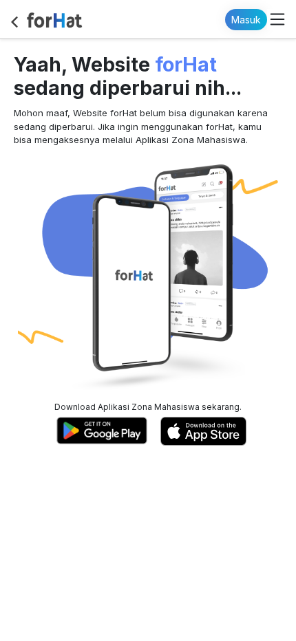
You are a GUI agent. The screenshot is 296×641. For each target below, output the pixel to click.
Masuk (246, 19)
